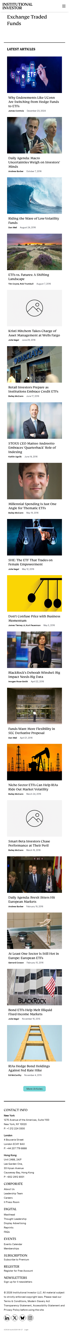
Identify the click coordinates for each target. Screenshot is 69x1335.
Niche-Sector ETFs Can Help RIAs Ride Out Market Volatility (33, 787)
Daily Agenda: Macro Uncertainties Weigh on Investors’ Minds (34, 162)
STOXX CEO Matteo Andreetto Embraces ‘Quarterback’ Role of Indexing (32, 447)
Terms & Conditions (15, 1301)
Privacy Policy (12, 1309)
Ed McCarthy (14, 1075)
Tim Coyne (13, 284)
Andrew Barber (15, 171)
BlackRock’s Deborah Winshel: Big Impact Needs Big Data (34, 675)
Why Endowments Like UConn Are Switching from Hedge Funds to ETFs (33, 102)
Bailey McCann (15, 396)
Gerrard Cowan (16, 962)
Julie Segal (13, 340)
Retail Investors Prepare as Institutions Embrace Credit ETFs (33, 389)
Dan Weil (12, 227)
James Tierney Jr (16, 625)
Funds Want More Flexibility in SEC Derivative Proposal (31, 731)
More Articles (34, 1088)
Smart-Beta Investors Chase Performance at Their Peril (29, 843)
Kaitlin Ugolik (15, 456)
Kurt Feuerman (33, 625)
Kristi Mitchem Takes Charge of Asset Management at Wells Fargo (34, 333)
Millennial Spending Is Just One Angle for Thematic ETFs (32, 506)
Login (26, 1330)
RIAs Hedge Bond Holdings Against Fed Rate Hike (29, 1068)
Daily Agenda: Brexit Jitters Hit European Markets (31, 899)
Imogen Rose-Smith (18, 681)
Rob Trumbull (27, 284)
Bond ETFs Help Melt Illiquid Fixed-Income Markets (30, 1012)
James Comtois (16, 111)
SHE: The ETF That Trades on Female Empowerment (30, 562)
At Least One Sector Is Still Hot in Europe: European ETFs (33, 956)
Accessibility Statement (46, 1305)
